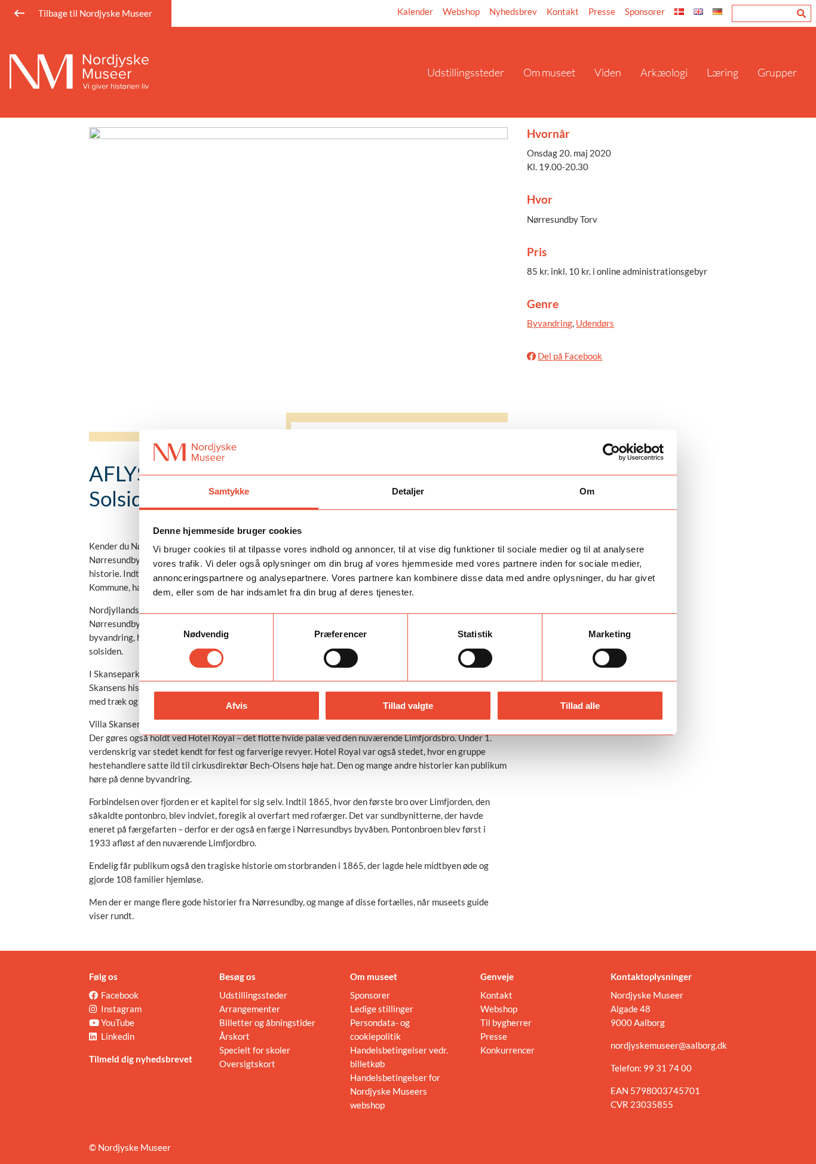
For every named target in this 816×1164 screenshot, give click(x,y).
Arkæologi (664, 72)
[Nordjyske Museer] (214, 72)
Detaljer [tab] (408, 491)
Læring (722, 72)
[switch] (341, 658)
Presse (601, 11)
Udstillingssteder (465, 72)
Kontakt (563, 11)
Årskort (234, 1036)
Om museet (549, 72)
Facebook (120, 995)
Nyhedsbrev (513, 11)
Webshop (461, 11)
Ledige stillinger (381, 1008)
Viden (607, 72)
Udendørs (595, 323)
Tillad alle (580, 706)
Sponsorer (645, 11)
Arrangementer (249, 1008)
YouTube (117, 1022)
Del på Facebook (570, 356)
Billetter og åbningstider (267, 1022)
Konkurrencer (507, 1050)
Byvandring (549, 323)
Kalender (415, 11)
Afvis (236, 706)
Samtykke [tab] (229, 491)
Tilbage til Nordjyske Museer (95, 13)
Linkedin (117, 1036)
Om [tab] (586, 491)
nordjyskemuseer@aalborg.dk (669, 1045)
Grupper (777, 72)
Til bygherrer (506, 1022)
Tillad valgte (408, 706)
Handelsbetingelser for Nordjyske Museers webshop (395, 1091)
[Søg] (801, 13)
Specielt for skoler (254, 1050)
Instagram (121, 1008)
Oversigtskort (247, 1063)
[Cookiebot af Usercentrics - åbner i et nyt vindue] (611, 452)
